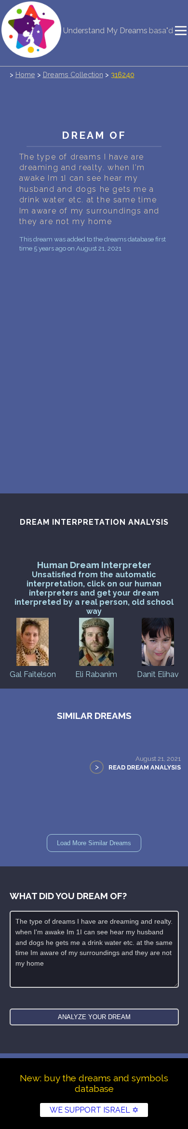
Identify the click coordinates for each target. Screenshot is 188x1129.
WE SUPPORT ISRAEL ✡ (94, 1110)
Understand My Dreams (105, 30)
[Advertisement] (94, 354)
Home (25, 74)
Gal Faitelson (33, 674)
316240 (122, 74)
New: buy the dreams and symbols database (94, 1083)
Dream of (94, 135)
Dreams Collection (73, 74)
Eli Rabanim (96, 674)
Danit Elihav (158, 674)
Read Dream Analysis (144, 767)
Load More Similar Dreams (94, 843)
